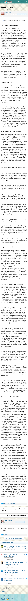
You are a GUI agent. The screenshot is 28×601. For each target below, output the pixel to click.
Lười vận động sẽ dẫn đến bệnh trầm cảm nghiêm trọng (14, 563)
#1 (26, 18)
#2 (26, 526)
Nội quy (8, 598)
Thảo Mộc (4, 9)
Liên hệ (3, 598)
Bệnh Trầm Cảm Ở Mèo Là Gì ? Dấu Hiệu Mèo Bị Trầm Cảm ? (15, 571)
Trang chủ (3, 599)
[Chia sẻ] (24, 18)
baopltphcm (6, 557)
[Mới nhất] (26, 1)
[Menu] (2, 1)
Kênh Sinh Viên (6, 596)
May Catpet (6, 574)
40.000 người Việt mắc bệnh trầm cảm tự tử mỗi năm (14, 555)
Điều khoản (14, 598)
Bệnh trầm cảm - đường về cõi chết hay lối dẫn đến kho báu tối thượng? (15, 547)
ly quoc (5, 565)
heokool (5, 582)
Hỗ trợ (19, 598)
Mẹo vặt (13, 549)
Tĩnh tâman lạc (7, 549)
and (9, 503)
